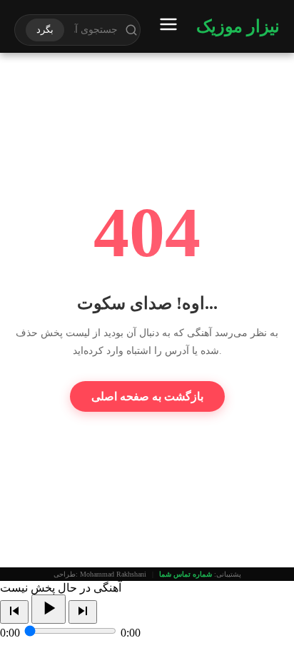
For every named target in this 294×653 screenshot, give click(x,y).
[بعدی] (83, 612)
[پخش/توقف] (48, 609)
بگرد (45, 29)
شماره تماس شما (185, 574)
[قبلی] (14, 612)
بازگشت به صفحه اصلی (147, 396)
